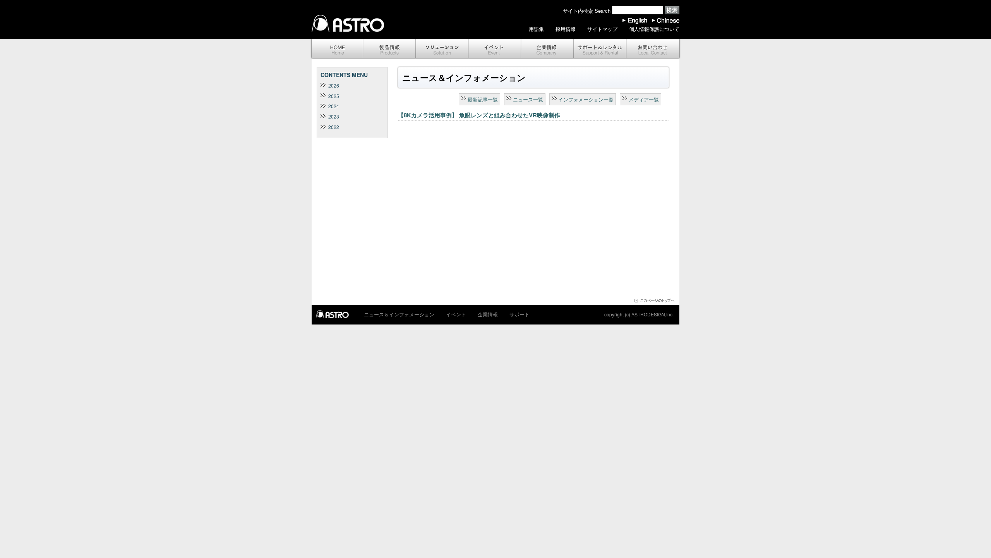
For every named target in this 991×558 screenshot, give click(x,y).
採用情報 (566, 29)
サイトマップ (602, 29)
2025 (333, 96)
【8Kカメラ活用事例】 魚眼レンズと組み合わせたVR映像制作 (479, 115)
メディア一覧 (644, 99)
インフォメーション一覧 (586, 99)
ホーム (336, 49)
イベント (494, 49)
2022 (333, 127)
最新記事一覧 (483, 99)
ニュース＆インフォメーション (399, 314)
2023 (333, 116)
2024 (333, 106)
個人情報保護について (654, 29)
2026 (333, 85)
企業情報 (547, 49)
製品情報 (389, 49)
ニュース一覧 (528, 99)
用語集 (536, 29)
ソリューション (442, 49)
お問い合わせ (653, 49)
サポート (600, 49)
